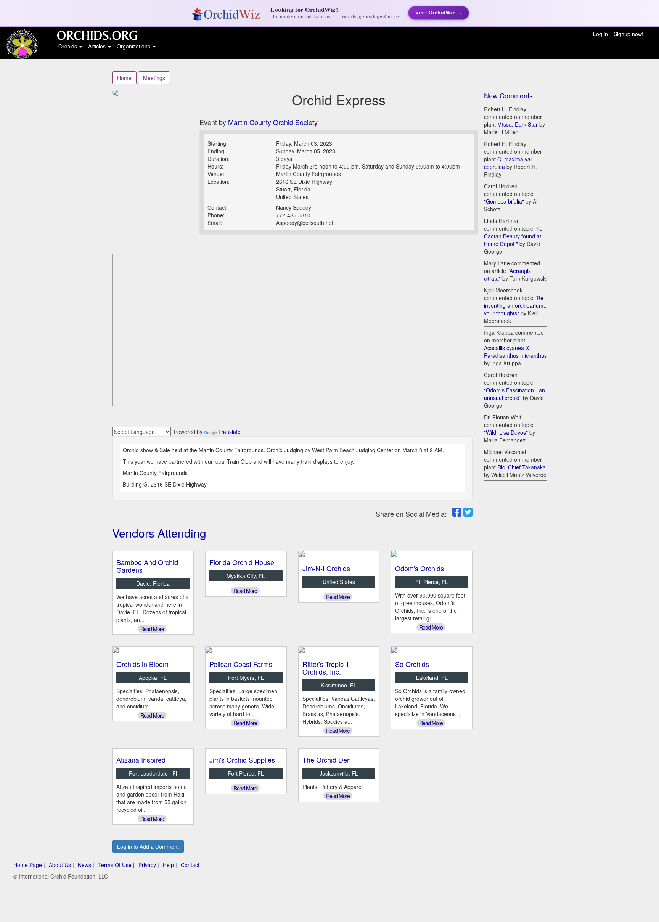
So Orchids (412, 664)
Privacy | (148, 865)
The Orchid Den (326, 760)
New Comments (508, 95)
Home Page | (29, 865)
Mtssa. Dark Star (517, 124)
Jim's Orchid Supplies (242, 760)
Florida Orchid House (241, 562)
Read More (152, 629)
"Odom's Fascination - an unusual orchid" (514, 394)
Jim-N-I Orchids (326, 568)
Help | (170, 865)
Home (124, 78)
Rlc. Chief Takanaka (521, 467)
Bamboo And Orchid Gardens (147, 566)
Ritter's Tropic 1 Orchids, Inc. (325, 667)
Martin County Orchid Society (273, 122)
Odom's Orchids (419, 568)
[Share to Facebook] (456, 512)
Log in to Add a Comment (148, 846)
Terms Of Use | (116, 865)
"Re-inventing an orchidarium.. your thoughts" (515, 305)
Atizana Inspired (141, 760)
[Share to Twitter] (468, 512)
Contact (190, 865)
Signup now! (628, 34)
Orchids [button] (68, 46)
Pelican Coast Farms (240, 664)
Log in (600, 34)
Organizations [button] (134, 46)
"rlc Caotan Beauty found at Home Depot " (513, 236)
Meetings (154, 78)
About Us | (61, 865)
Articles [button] (97, 46)
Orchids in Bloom (142, 664)
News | (86, 865)
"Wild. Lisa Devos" (506, 432)
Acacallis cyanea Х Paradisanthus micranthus (515, 351)
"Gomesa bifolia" (504, 201)
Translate (229, 431)
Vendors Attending (159, 533)
